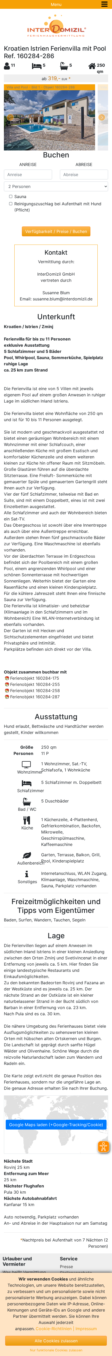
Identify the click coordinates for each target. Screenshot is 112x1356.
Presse (66, 1266)
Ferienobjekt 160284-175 (34, 678)
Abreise (84, 164)
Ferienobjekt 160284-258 (35, 690)
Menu (56, 4)
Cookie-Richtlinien (54, 1328)
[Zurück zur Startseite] (56, 26)
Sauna (20, 196)
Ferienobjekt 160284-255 (35, 684)
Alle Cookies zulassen (56, 1340)
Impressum (86, 1328)
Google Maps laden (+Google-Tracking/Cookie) (56, 1124)
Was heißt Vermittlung (24, 1272)
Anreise (28, 164)
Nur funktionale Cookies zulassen (56, 1350)
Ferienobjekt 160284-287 (35, 696)
